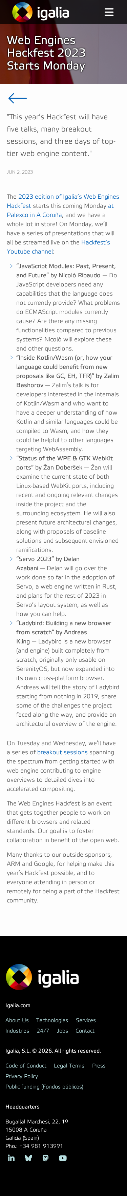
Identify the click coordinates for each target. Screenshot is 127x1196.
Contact (85, 1031)
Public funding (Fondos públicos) (44, 1087)
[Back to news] (17, 98)
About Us (17, 1020)
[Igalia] (40, 12)
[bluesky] (28, 1157)
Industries (17, 1031)
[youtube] (63, 1157)
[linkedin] (11, 1157)
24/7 (43, 1031)
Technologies (52, 1020)
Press (99, 1066)
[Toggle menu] (103, 13)
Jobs (62, 1031)
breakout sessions (62, 752)
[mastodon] (45, 1157)
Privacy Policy (21, 1076)
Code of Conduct (25, 1066)
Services (86, 1020)
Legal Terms (69, 1066)
